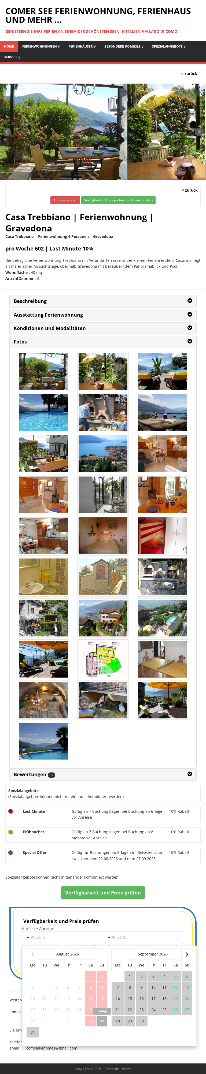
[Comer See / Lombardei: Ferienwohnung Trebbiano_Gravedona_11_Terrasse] (103, 371)
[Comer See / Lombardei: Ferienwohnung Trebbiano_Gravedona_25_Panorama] (43, 453)
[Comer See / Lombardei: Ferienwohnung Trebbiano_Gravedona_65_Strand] (43, 659)
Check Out (120, 937)
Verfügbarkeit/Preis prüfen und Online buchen (118, 200)
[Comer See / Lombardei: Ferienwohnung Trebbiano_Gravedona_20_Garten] (103, 412)
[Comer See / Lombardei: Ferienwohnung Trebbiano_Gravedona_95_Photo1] (162, 659)
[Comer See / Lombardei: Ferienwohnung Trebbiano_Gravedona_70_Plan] (103, 659)
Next (199, 132)
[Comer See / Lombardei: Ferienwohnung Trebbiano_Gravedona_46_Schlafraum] (43, 577)
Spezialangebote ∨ (169, 46)
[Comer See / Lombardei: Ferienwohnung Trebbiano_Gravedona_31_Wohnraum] (43, 495)
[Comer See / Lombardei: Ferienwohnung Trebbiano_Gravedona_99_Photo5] (43, 741)
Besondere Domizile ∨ (124, 46)
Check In (38, 937)
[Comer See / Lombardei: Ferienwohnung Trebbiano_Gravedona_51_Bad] (162, 577)
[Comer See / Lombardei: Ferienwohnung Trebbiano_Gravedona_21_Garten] (162, 412)
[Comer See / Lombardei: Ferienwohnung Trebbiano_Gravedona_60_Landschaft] (162, 618)
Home (9, 46)
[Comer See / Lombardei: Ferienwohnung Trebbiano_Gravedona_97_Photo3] (103, 700)
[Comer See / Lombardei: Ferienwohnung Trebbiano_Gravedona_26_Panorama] (103, 453)
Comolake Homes (118, 1068)
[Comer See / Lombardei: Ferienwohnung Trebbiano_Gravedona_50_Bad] (103, 577)
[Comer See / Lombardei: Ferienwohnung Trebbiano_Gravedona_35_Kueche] (103, 495)
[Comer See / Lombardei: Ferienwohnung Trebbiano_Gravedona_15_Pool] (162, 371)
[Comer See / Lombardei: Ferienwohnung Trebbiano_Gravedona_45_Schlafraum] (162, 535)
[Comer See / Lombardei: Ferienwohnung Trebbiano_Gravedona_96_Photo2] (43, 700)
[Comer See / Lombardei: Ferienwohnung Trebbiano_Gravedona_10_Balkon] (43, 371)
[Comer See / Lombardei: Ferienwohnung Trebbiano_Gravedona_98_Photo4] (162, 700)
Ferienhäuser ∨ (82, 46)
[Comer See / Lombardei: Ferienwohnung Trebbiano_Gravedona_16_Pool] (43, 412)
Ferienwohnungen (41, 46)
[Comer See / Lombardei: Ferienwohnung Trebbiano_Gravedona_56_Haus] (103, 618)
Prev (7, 132)
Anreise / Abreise (37, 928)
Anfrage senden (65, 200)
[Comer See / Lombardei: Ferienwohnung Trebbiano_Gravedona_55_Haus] (43, 618)
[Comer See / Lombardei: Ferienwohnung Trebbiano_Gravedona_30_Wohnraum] (162, 453)
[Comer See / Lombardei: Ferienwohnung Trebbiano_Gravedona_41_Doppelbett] (103, 535)
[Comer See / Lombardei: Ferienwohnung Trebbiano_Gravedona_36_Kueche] (162, 495)
